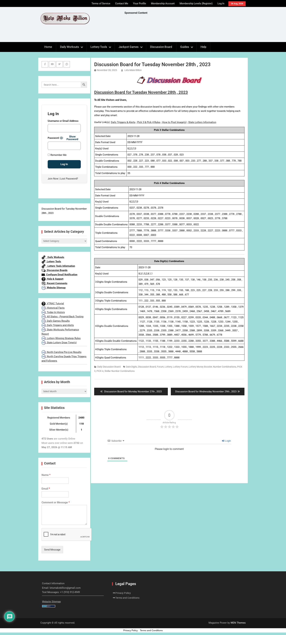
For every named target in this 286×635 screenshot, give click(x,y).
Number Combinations (224, 366)
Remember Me (58, 154)
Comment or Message (56, 502)
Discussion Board (161, 46)
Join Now (53, 178)
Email (46, 488)
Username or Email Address (63, 120)
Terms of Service (101, 3)
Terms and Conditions (127, 597)
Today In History (55, 312)
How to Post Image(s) (174, 122)
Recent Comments (56, 283)
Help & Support (54, 278)
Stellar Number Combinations (119, 371)
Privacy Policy (123, 593)
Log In (220, 3)
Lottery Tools (99, 46)
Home (48, 46)
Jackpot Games (129, 46)
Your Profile (139, 3)
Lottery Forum (180, 366)
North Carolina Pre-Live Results (63, 352)
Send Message (52, 549)
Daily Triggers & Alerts (123, 122)
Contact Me (121, 3)
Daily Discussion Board (109, 366)
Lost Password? (69, 178)
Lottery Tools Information (60, 265)
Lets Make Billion (133, 70)
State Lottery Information (202, 122)
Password (53, 137)
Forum (160, 366)
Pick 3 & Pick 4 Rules (148, 122)
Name (46, 475)
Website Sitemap (56, 287)
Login (228, 440)
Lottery (168, 366)
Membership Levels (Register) (196, 3)
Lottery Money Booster (200, 366)
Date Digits (131, 366)
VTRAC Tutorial (55, 303)
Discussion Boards (57, 270)
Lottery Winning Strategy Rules (63, 338)
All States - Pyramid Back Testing (64, 316)
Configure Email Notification (61, 274)
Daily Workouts (69, 46)
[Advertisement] (184, 29)
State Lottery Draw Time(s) (61, 342)
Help (203, 46)
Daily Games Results (58, 320)
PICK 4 (99, 371)
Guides (184, 46)
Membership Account (163, 3)
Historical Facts (55, 307)
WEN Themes (238, 622)
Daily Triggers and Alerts (60, 325)
